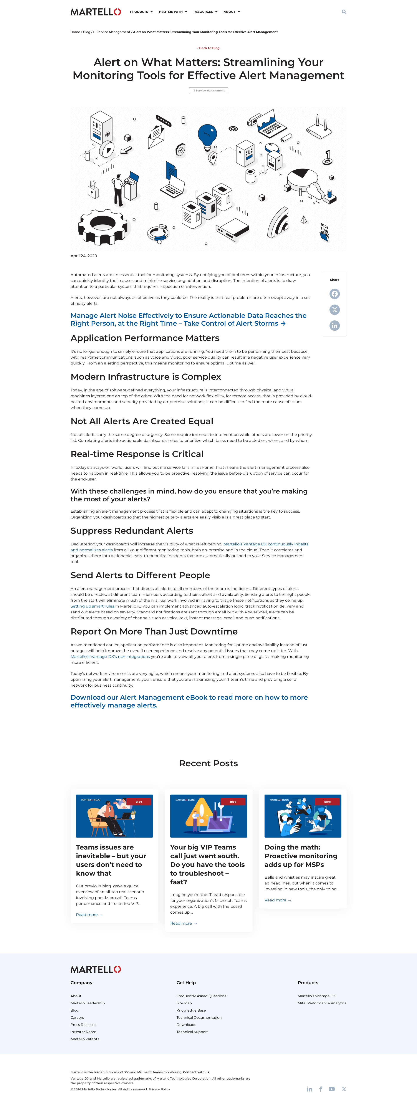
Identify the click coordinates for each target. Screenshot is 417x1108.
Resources (203, 12)
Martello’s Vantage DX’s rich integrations (110, 656)
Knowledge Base (191, 1010)
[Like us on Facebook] (320, 1089)
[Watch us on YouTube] (332, 1089)
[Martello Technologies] (96, 11)
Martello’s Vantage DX (317, 996)
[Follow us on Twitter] (344, 1089)
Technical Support (192, 1032)
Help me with (171, 12)
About (229, 12)
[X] (335, 310)
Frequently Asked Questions (201, 996)
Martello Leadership (88, 1003)
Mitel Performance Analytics (322, 1003)
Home (75, 32)
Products (139, 12)
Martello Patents (85, 1039)
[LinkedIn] (335, 325)
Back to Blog (209, 48)
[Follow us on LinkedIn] (309, 1089)
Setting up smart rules (92, 606)
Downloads (186, 1025)
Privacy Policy (159, 1089)
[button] (344, 12)
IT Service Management (111, 32)
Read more (89, 914)
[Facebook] (335, 294)
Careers (77, 1017)
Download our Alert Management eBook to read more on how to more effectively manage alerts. (189, 701)
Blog (86, 32)
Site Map (184, 1003)
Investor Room (83, 1032)
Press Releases (83, 1025)
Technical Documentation (199, 1017)
